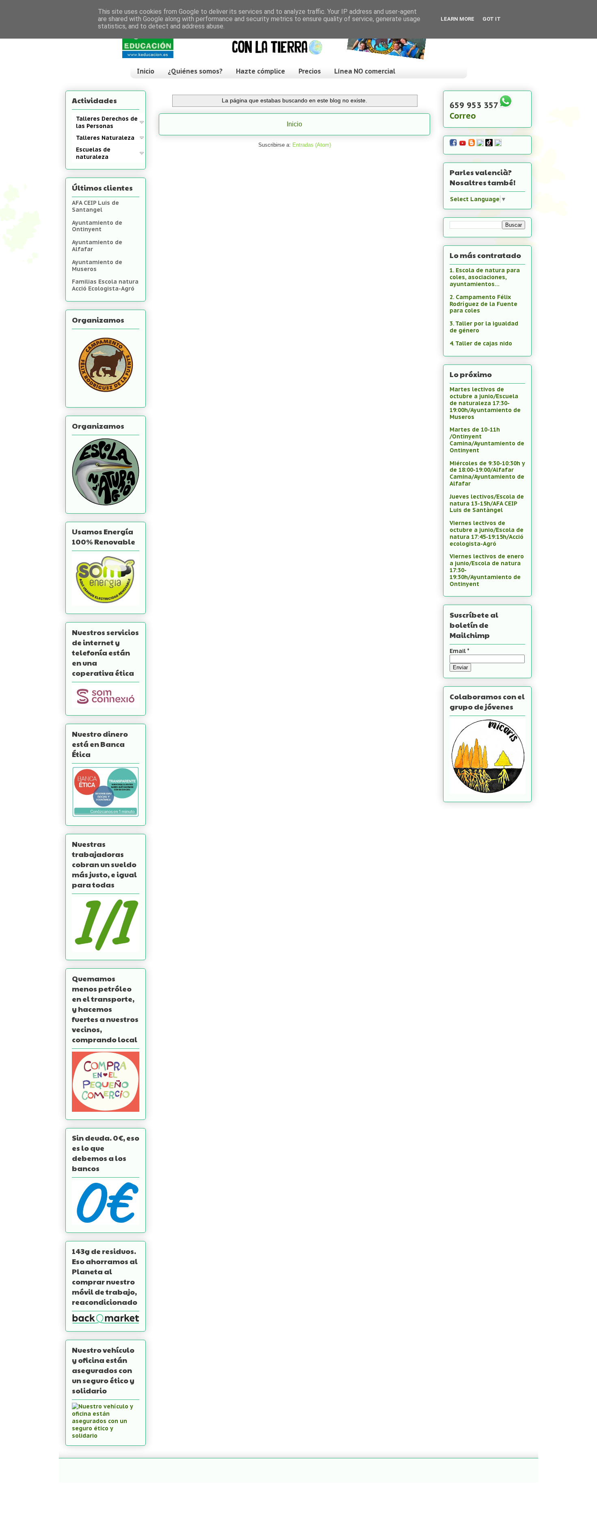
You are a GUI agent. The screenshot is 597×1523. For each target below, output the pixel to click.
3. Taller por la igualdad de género (484, 327)
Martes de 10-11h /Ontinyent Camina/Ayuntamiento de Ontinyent (487, 439)
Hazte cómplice (260, 71)
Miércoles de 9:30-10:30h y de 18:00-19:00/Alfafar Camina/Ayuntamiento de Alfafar (487, 473)
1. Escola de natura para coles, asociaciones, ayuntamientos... (485, 277)
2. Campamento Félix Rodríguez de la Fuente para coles (483, 304)
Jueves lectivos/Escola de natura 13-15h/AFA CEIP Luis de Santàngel (487, 503)
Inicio (145, 71)
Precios (309, 71)
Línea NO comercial (364, 71)
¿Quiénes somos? (195, 71)
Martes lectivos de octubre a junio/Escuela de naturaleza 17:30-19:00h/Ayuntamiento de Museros (485, 403)
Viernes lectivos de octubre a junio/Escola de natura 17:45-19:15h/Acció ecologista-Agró (486, 533)
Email (459, 651)
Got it (491, 19)
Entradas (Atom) (311, 145)
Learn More (457, 19)
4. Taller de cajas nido (481, 343)
